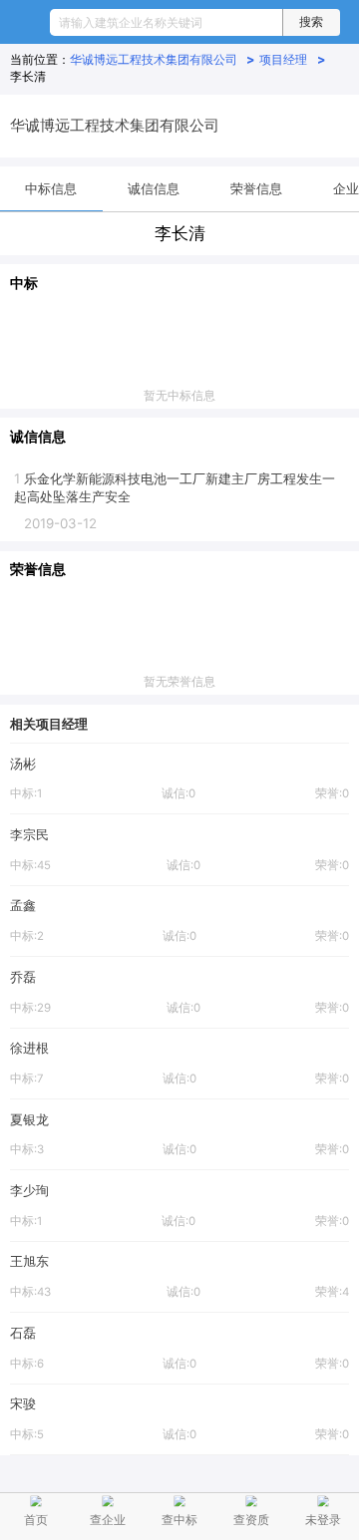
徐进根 (29, 1048)
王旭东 (29, 1261)
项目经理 (292, 59)
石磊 (23, 1333)
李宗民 (29, 834)
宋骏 (23, 1403)
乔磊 (23, 977)
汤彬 (23, 763)
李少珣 (29, 1190)
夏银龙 (29, 1119)
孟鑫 (23, 905)
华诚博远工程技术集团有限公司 (162, 59)
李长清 (28, 76)
